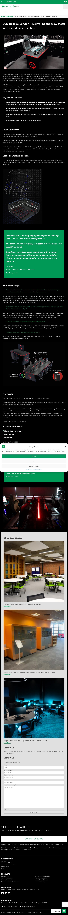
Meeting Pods (5, 876)
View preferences (34, 466)
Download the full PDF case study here (14, 421)
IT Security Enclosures (41, 878)
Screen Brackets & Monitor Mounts (10, 882)
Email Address (8, 770)
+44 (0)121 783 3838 (10, 907)
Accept (34, 456)
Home (3, 16)
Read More (7, 606)
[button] (65, 447)
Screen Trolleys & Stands (41, 880)
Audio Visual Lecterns (7, 878)
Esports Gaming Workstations (39, 296)
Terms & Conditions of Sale (8, 865)
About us (3, 861)
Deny (34, 461)
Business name (8, 780)
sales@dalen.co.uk (28, 907)
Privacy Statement (37, 469)
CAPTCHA (7, 809)
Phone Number (8, 775)
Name (6, 765)
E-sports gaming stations (19, 162)
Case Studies (9, 16)
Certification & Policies (7, 863)
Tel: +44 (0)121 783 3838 (8, 2)
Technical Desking (40, 882)
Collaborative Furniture (7, 880)
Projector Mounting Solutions (42, 876)
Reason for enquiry (9, 785)
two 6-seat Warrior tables (13, 298)
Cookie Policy (29, 469)
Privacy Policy (5, 867)
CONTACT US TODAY (34, 838)
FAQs (2, 868)
